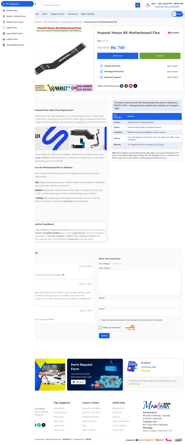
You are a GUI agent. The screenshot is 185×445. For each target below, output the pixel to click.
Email (102, 308)
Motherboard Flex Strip (71, 22)
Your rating (104, 264)
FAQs (84, 425)
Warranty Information (91, 408)
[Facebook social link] (121, 86)
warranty (68, 201)
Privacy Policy (118, 430)
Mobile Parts (35, 22)
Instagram (60, 236)
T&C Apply (159, 145)
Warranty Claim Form (91, 412)
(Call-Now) (163, 424)
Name (102, 297)
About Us (116, 417)
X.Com (75, 236)
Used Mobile (59, 408)
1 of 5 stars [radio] (114, 263)
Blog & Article (118, 408)
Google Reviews (78, 233)
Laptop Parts (59, 425)
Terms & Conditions (121, 421)
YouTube (51, 236)
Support (86, 402)
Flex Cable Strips (51, 22)
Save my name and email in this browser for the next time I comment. (132, 320)
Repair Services (88, 430)
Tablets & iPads (60, 412)
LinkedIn (92, 236)
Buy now (160, 56)
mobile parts (72, 239)
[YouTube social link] (131, 86)
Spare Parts (58, 421)
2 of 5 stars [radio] (116, 263)
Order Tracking (119, 425)
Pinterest (83, 236)
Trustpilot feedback (52, 233)
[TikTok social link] (135, 86)
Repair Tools (59, 430)
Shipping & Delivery (90, 417)
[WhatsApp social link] (39, 425)
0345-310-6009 (150, 430)
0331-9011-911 (166, 430)
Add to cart (117, 56)
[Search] (137, 5)
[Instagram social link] (126, 86)
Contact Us (117, 412)
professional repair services (36, 157)
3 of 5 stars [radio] (118, 263)
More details (172, 77)
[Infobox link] (164, 5)
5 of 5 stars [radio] (122, 263)
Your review (105, 268)
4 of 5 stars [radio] (120, 263)
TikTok (69, 236)
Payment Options (89, 421)
